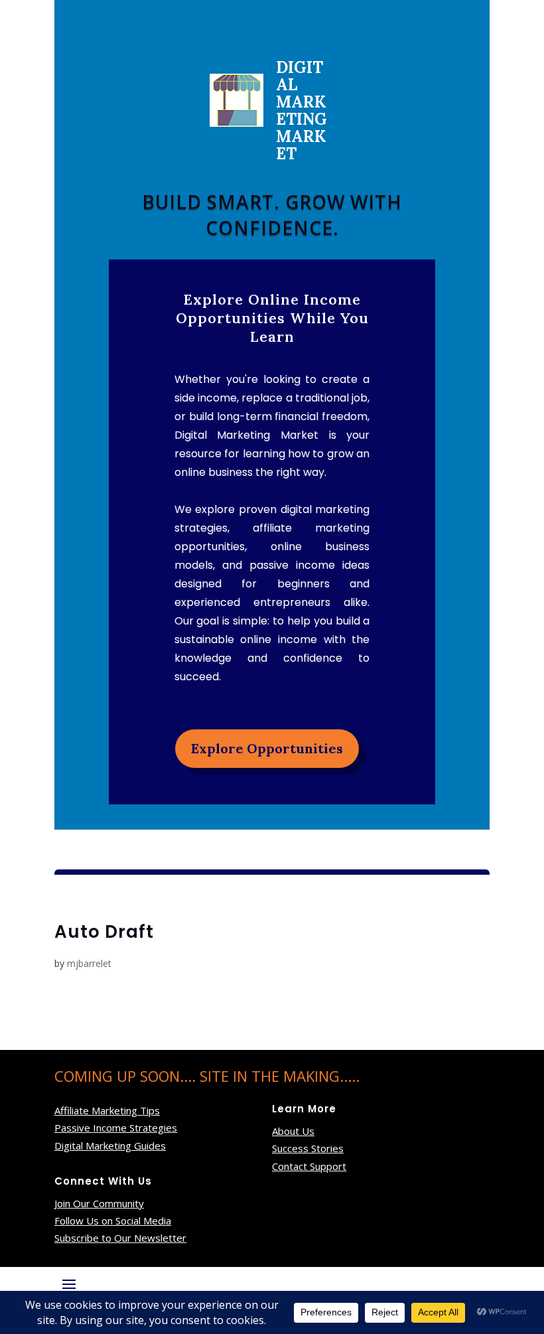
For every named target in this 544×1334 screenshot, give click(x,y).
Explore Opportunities (267, 748)
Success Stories (308, 1148)
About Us (293, 1131)
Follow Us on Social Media (112, 1220)
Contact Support (309, 1166)
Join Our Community (99, 1203)
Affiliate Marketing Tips (107, 1110)
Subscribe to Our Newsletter (120, 1237)
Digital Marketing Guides (110, 1145)
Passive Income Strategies (115, 1127)
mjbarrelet (89, 963)
